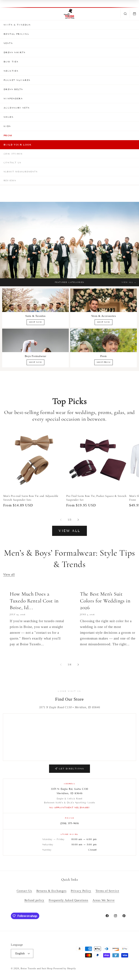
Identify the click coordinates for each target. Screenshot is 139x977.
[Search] (125, 13)
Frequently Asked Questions (68, 900)
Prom (8, 135)
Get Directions (71, 768)
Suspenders (13, 98)
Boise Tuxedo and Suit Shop (37, 968)
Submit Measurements (21, 171)
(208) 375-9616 (13, 153)
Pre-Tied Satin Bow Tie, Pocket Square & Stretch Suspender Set (96, 497)
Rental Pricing (16, 34)
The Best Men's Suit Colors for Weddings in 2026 (105, 601)
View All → (129, 282)
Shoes (9, 117)
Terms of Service (107, 891)
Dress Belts (13, 89)
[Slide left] (61, 520)
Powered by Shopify (64, 968)
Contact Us (12, 162)
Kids (7, 126)
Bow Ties (11, 61)
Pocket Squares (17, 80)
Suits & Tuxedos (17, 24)
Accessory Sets (17, 107)
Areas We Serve (103, 900)
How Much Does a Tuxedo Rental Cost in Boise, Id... (34, 601)
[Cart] (134, 13)
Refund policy (34, 900)
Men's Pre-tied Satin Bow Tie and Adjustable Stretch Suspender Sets (30, 497)
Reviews (10, 180)
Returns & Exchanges (51, 891)
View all (69, 531)
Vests (8, 43)
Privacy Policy (81, 891)
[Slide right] (78, 520)
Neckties (11, 70)
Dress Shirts (15, 52)
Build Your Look (17, 144)
